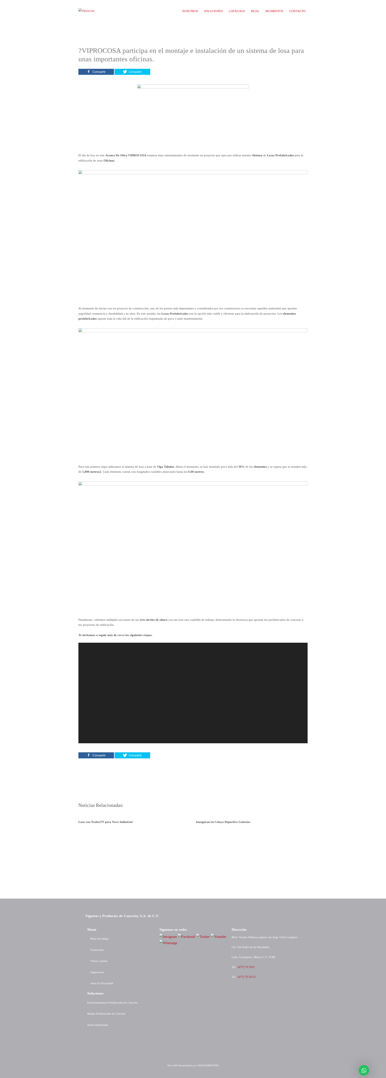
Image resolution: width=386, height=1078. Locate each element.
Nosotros (190, 11)
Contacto (297, 11)
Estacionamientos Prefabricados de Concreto (112, 1002)
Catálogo (237, 11)
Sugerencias (97, 972)
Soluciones (213, 11)
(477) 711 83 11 (247, 976)
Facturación (97, 949)
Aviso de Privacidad (101, 983)
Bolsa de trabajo (99, 938)
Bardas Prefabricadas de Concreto (106, 1013)
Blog (255, 11)
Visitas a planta (98, 961)
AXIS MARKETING (208, 1065)
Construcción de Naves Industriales (107, 1047)
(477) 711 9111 (246, 967)
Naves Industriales (97, 1025)
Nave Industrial (96, 1036)
